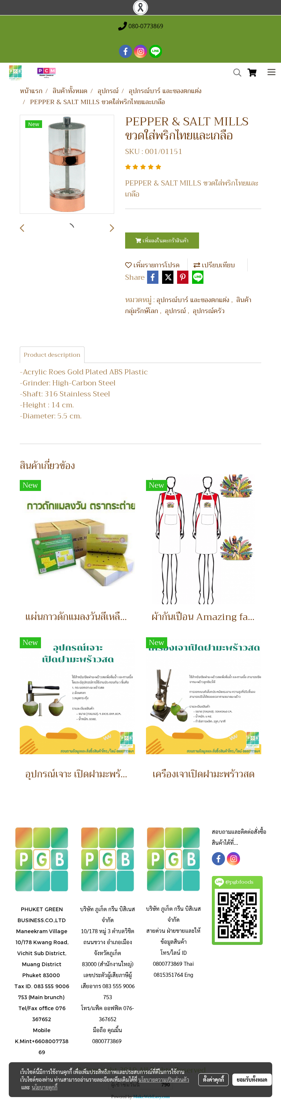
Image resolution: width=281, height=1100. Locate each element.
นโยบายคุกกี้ (44, 1087)
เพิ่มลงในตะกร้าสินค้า (164, 240)
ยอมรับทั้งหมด (252, 1079)
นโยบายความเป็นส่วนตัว (163, 1079)
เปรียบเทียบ (217, 265)
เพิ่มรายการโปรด (156, 265)
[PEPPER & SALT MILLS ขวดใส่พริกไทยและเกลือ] (67, 164)
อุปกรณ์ (176, 311)
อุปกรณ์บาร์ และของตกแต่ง (194, 300)
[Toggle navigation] (271, 73)
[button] (235, 73)
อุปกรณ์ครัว (209, 311)
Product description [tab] (52, 355)
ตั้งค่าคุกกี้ (213, 1079)
